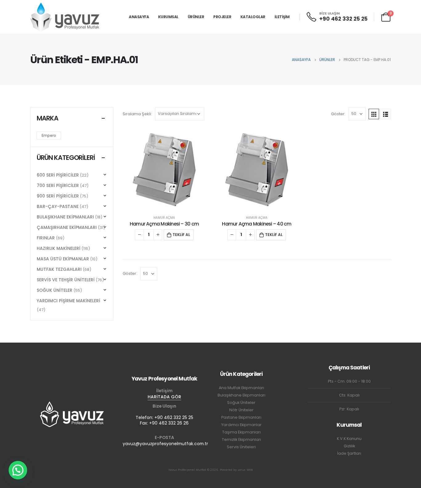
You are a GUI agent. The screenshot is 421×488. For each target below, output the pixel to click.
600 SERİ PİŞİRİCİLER (58, 175)
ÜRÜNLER (196, 16)
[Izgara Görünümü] (374, 114)
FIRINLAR (46, 238)
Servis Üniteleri (241, 446)
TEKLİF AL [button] (181, 234)
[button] (18, 470)
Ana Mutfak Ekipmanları (241, 387)
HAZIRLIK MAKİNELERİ (58, 248)
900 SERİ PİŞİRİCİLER (58, 196)
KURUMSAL (168, 16)
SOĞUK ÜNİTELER (54, 290)
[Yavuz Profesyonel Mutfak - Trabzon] (65, 16)
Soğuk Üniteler (241, 402)
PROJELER (222, 16)
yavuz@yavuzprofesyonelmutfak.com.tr (165, 444)
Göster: (338, 114)
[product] (164, 169)
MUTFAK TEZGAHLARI (59, 269)
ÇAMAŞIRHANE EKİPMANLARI (67, 227)
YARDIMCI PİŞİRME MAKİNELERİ (68, 301)
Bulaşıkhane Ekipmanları (241, 395)
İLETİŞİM (282, 16)
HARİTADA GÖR (164, 397)
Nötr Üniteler (241, 410)
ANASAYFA (139, 16)
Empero (49, 135)
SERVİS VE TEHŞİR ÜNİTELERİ (66, 280)
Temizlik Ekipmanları (241, 439)
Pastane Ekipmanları (241, 417)
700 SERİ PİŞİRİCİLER (58, 185)
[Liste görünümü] (385, 114)
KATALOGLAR (252, 16)
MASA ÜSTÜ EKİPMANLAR (63, 259)
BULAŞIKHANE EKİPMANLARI (65, 217)
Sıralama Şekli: (137, 114)
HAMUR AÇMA (164, 218)
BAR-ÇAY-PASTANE (58, 206)
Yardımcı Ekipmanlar (241, 424)
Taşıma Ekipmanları (241, 432)
